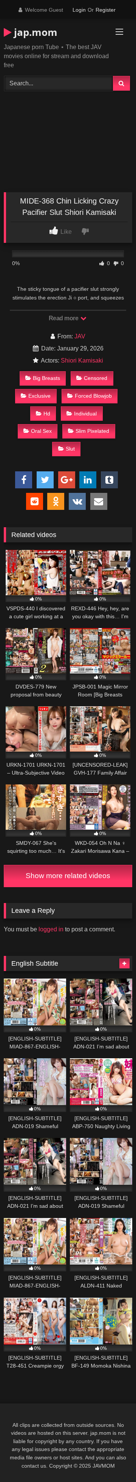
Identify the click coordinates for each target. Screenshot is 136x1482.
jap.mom (34, 32)
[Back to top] (112, 1459)
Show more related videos (68, 876)
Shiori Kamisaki (82, 360)
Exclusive (39, 396)
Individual (85, 414)
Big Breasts (46, 378)
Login (79, 10)
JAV (79, 336)
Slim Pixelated (92, 431)
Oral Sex (41, 431)
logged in (51, 929)
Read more (64, 318)
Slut (70, 449)
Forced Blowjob (93, 396)
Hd (46, 414)
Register (106, 10)
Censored (95, 378)
